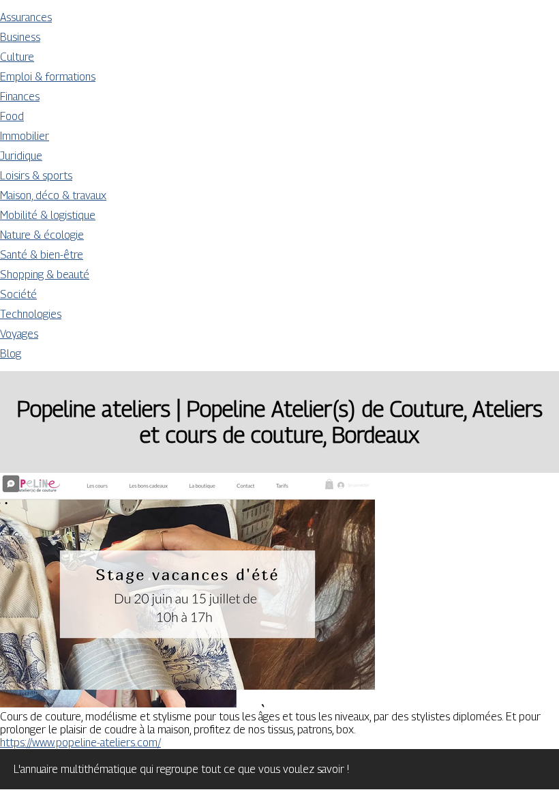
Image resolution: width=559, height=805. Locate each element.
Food (12, 116)
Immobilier (24, 136)
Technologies (30, 314)
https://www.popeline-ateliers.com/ (80, 742)
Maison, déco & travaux (53, 195)
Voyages (19, 333)
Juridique (21, 155)
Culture (17, 56)
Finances (20, 96)
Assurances (26, 17)
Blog (10, 353)
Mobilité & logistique (47, 215)
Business (20, 37)
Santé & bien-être (41, 254)
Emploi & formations (47, 76)
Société (18, 294)
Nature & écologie (42, 235)
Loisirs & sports (36, 175)
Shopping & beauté (44, 274)
